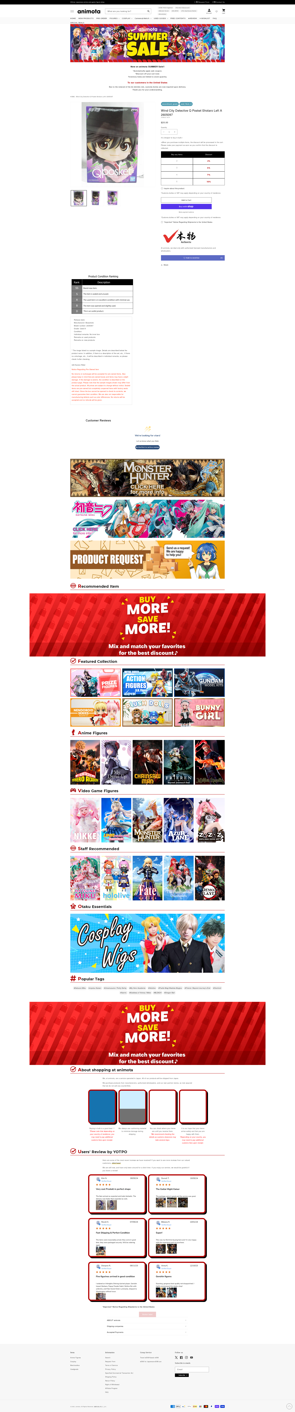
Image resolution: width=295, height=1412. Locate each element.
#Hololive (152, 988)
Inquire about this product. (174, 188)
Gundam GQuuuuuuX (183, 8)
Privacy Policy (110, 1369)
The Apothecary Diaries (189, 11)
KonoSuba (163, 14)
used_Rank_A (186, 104)
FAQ (106, 1392)
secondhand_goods (170, 104)
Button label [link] (147, 1314)
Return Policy (110, 1381)
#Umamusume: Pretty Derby (115, 988)
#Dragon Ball (169, 992)
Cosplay (73, 1361)
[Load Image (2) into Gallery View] (96, 198)
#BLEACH (157, 992)
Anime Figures (75, 1357)
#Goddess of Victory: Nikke (140, 992)
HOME (72, 97)
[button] (72, 11)
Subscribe (181, 1375)
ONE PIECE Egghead (166, 8)
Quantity (164, 127)
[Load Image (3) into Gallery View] (113, 198)
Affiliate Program (111, 1388)
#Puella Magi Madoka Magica (170, 988)
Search (107, 1357)
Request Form (110, 1361)
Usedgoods (74, 1369)
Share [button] (166, 265)
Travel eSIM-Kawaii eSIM (149, 1357)
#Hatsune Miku (80, 988)
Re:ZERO (175, 11)
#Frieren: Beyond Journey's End (197, 988)
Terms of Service (111, 1365)
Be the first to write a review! (147, 447)
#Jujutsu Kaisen (95, 988)
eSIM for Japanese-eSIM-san (151, 1361)
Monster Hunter (164, 11)
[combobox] (128, 11)
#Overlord (217, 988)
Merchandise (75, 1365)
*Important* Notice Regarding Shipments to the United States (188, 222)
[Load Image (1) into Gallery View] (79, 198)
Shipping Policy (111, 1377)
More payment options (186, 212)
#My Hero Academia (137, 988)
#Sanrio (123, 992)
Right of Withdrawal (112, 1384)
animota (78, 1406)
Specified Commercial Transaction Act (119, 1373)
